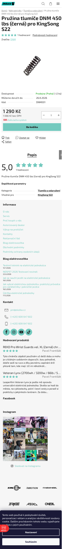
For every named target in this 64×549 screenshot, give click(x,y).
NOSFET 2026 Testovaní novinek (20, 271)
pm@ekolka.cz (18, 309)
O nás (6, 211)
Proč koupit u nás (12, 220)
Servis (6, 216)
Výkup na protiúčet (13, 229)
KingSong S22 (45, 194)
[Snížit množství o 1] (44, 115)
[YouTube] (21, 332)
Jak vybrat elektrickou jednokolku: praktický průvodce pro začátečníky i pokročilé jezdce (31, 285)
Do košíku (32, 127)
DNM (13, 39)
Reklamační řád (11, 238)
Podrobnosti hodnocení (45, 35)
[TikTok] (28, 332)
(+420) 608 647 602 (21, 316)
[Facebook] (6, 332)
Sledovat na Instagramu (27, 465)
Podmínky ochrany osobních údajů (21, 251)
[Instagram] (13, 332)
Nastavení (31, 532)
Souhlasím (31, 541)
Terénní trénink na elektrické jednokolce (24, 265)
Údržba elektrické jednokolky (18, 293)
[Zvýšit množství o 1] (58, 115)
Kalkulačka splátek (17, 120)
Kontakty (8, 233)
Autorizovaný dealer (14, 225)
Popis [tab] (32, 154)
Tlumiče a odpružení (49, 190)
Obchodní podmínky (13, 247)
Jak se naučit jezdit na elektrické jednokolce (26, 278)
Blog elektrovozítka (13, 242)
